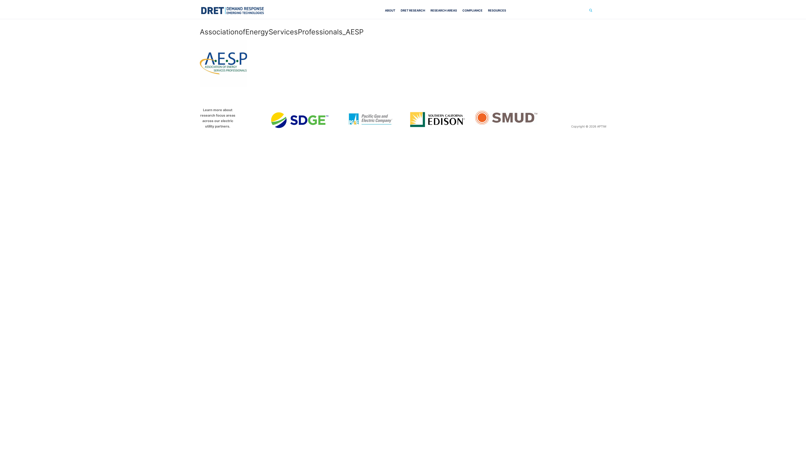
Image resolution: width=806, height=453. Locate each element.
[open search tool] (590, 10)
